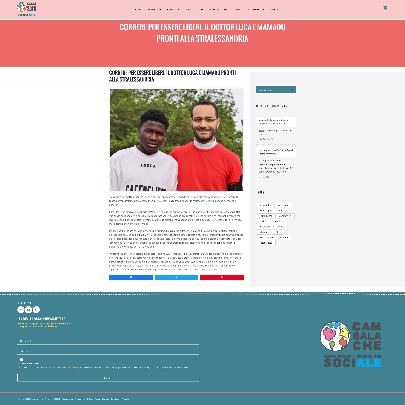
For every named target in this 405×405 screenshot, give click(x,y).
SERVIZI (187, 9)
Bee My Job (265, 210)
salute (278, 231)
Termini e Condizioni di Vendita (115, 399)
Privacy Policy (81, 399)
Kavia (261, 130)
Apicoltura (283, 205)
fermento (279, 221)
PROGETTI (170, 9)
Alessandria (265, 205)
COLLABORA (253, 9)
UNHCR (284, 237)
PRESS (227, 9)
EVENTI (239, 9)
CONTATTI (273, 9)
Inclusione (265, 226)
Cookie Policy (94, 399)
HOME (138, 9)
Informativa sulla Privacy (70, 367)
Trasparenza (67, 399)
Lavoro (280, 226)
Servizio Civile (266, 237)
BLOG (212, 9)
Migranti (264, 231)
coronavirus (285, 215)
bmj (280, 210)
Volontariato (266, 242)
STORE (200, 9)
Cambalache (266, 215)
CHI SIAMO (151, 9)
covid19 (264, 221)
